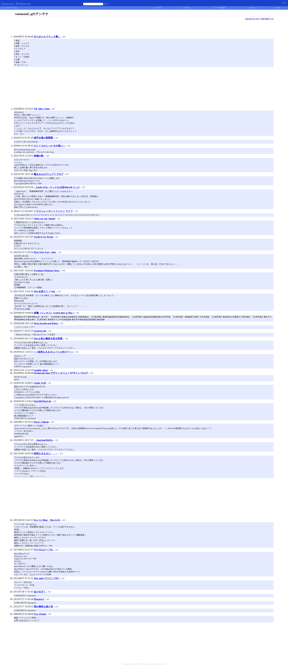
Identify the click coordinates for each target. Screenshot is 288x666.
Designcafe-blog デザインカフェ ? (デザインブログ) (61, 373)
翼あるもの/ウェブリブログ (48, 174)
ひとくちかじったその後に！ (49, 145)
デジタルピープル (43, 549)
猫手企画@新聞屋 (43, 137)
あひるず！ (40, 591)
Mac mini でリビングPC (46, 578)
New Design (40, 614)
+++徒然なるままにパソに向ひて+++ (53, 352)
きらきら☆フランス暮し (47, 36)
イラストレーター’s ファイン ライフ (53, 211)
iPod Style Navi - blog (45, 252)
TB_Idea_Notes (42, 108)
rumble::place (41, 370)
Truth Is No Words (43, 237)
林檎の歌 (39, 155)
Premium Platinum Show (47, 270)
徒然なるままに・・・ (46, 453)
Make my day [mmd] (44, 218)
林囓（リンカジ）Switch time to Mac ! (54, 313)
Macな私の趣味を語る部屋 (48, 338)
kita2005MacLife (42, 401)
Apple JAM (40, 383)
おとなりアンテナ (252, 19)
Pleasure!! (39, 599)
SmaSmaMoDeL (43, 440)
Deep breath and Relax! (46, 323)
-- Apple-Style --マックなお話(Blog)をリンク (57, 187)
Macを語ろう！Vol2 (45, 291)
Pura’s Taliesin (41, 422)
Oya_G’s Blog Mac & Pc (47, 520)
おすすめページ (267, 19)
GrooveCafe (40, 331)
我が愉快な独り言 (43, 606)
